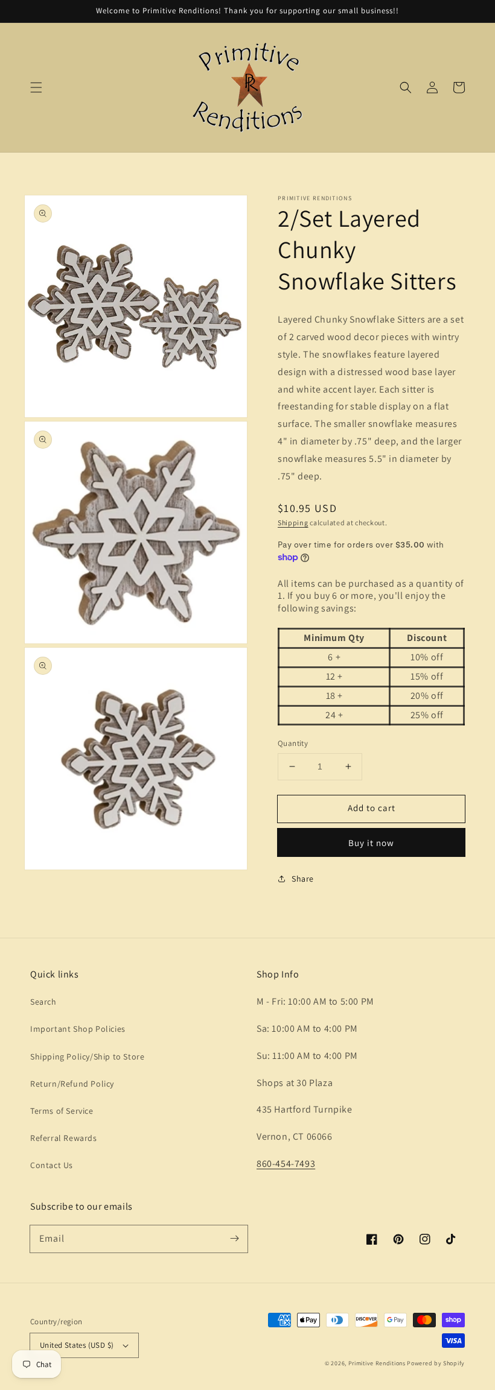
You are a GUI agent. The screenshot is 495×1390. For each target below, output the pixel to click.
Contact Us (51, 1165)
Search (43, 1001)
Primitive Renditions (377, 1363)
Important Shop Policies (78, 1028)
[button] (36, 87)
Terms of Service (62, 1110)
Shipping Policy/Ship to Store (87, 1056)
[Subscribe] (234, 1238)
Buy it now (371, 842)
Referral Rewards (63, 1138)
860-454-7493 (286, 1163)
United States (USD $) (76, 1345)
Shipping (293, 522)
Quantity (293, 743)
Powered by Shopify (436, 1363)
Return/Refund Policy (72, 1083)
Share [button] (303, 878)
